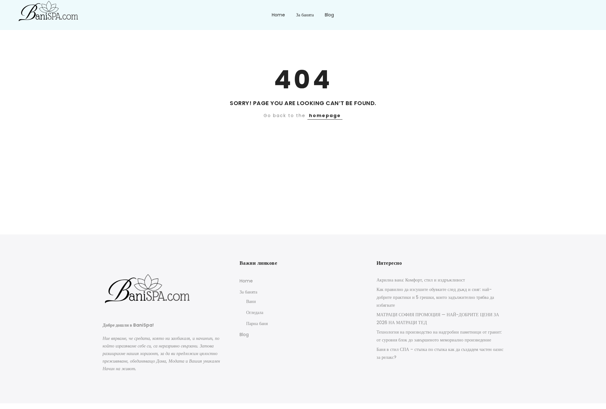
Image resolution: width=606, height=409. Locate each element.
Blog (329, 15)
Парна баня (257, 323)
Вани (251, 301)
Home (278, 15)
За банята (305, 15)
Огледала (254, 312)
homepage (325, 115)
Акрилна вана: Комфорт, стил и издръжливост (421, 280)
